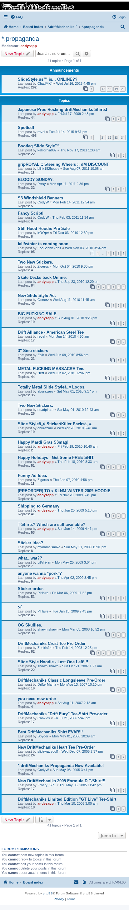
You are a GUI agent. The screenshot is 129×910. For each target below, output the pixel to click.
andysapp (29, 46)
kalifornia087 (47, 150)
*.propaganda (20, 38)
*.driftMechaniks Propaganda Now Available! (61, 765)
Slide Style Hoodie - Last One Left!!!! (53, 662)
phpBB (48, 893)
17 (103, 89)
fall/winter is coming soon (43, 243)
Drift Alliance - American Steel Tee (51, 332)
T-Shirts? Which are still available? (51, 524)
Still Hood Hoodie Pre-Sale (44, 228)
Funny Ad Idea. (32, 475)
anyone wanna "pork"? (40, 573)
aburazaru (45, 391)
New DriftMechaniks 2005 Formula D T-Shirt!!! (61, 781)
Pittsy (41, 184)
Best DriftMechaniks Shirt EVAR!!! (50, 732)
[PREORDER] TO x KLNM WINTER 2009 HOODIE (64, 490)
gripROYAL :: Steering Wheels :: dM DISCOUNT (63, 164)
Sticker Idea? (30, 543)
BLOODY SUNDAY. (36, 179)
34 (122, 138)
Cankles (43, 718)
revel (41, 132)
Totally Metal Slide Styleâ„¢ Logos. (52, 387)
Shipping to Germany (38, 506)
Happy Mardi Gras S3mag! (43, 442)
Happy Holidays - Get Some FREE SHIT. (56, 457)
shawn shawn (47, 629)
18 (109, 89)
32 (109, 138)
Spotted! (26, 127)
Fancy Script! (30, 213)
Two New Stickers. (35, 262)
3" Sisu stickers (33, 350)
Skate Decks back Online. (42, 277)
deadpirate (45, 410)
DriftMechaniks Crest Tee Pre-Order (52, 643)
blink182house (48, 168)
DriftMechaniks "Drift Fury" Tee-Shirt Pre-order (62, 714)
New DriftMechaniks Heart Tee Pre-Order (56, 747)
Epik (40, 355)
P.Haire (42, 593)
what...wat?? (30, 558)
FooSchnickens (49, 248)
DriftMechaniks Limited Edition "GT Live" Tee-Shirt (67, 799)
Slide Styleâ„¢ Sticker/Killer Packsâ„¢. (55, 424)
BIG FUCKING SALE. (38, 314)
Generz (43, 300)
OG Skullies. (30, 625)
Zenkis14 (44, 648)
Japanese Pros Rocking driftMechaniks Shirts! (62, 109)
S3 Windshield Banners (40, 198)
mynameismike (48, 547)
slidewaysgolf (47, 751)
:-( (20, 607)
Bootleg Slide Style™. (39, 146)
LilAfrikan (44, 562)
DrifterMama (46, 684)
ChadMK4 (44, 83)
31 (103, 138)
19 (116, 89)
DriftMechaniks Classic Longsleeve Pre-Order (61, 680)
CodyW (43, 202)
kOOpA (43, 233)
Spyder (42, 736)
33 (116, 138)
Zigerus (43, 266)
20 (122, 89)
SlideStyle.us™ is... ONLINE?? (47, 79)
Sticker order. (31, 588)
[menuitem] (16, 17)
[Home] (64, 6)
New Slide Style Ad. (37, 295)
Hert (40, 373)
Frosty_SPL (46, 785)
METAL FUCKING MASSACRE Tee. (51, 368)
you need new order (37, 698)
